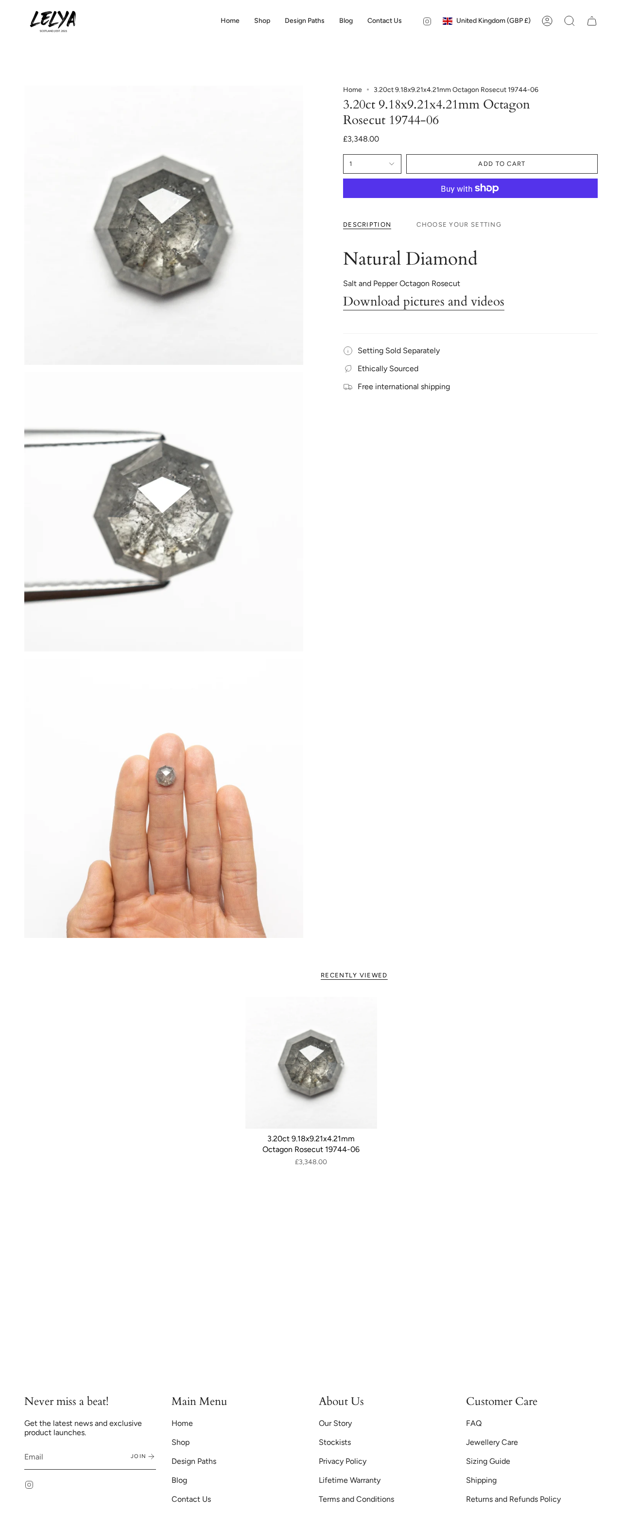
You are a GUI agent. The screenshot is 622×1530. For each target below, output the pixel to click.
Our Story (335, 1423)
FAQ (474, 1423)
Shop (181, 1442)
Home (352, 90)
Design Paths (194, 1461)
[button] (262, 21)
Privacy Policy (342, 1461)
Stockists (335, 1442)
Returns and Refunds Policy (513, 1499)
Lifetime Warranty (349, 1480)
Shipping (481, 1480)
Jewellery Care (492, 1442)
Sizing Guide (488, 1461)
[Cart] (592, 21)
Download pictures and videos (423, 301)
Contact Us (191, 1499)
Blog (179, 1480)
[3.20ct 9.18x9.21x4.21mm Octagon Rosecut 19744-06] (311, 1063)
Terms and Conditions (356, 1499)
